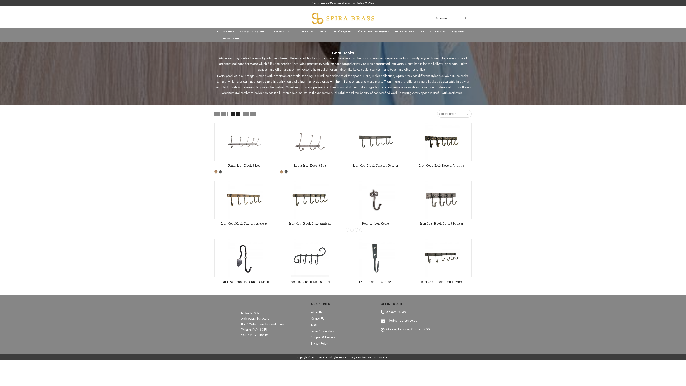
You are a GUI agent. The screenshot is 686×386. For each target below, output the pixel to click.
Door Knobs (305, 31)
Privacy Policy (319, 344)
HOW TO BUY (231, 38)
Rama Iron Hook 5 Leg (244, 165)
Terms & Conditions (322, 331)
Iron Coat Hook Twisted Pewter (376, 165)
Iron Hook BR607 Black (376, 282)
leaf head (249, 81)
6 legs (356, 81)
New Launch (459, 31)
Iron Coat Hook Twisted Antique (244, 224)
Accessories (225, 31)
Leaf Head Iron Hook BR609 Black (244, 282)
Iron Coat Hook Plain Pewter (442, 282)
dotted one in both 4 (271, 81)
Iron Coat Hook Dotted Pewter (442, 224)
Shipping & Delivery (323, 337)
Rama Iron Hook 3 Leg (310, 165)
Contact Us (317, 318)
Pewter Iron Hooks (376, 224)
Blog (314, 325)
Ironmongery (404, 31)
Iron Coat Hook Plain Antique (310, 224)
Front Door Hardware (335, 31)
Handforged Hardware (373, 31)
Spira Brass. (383, 357)
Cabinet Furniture (252, 31)
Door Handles (280, 31)
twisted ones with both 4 (328, 81)
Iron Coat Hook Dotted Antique (441, 165)
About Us (316, 312)
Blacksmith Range (432, 31)
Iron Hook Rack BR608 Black (310, 282)
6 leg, (301, 81)
